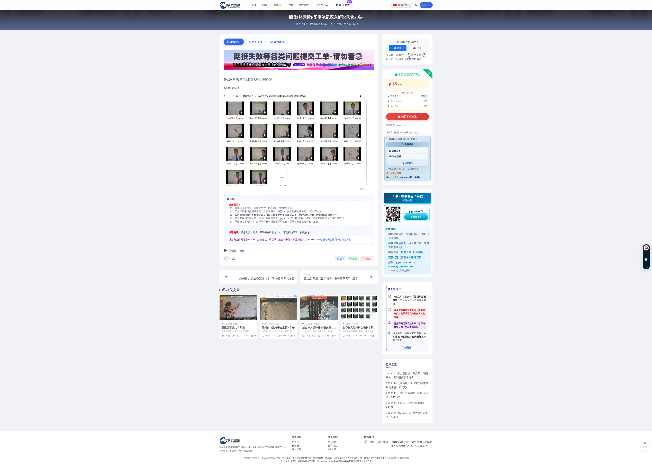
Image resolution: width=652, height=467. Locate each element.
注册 (419, 48)
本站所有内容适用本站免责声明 (334, 239)
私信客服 (396, 156)
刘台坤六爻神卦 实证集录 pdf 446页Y (318, 329)
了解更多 (407, 347)
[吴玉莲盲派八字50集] (238, 307)
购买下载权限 (409, 116)
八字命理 (228, 323)
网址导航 (296, 449)
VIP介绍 (332, 449)
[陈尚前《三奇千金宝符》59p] (278, 307)
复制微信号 (416, 216)
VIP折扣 (409, 92)
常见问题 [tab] (257, 41)
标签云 (295, 445)
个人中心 (296, 441)
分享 (342, 258)
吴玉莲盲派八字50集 (233, 327)
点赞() (368, 258)
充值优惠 (393, 257)
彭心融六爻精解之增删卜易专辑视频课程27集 (359, 329)
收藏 (354, 258)
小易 (232, 258)
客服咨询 (333, 441)
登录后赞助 (399, 243)
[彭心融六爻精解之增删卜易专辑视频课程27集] (359, 307)
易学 (315, 24)
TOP (646, 267)
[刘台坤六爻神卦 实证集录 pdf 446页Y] (319, 307)
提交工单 (396, 150)
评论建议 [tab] (279, 41)
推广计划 (333, 445)
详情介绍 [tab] (235, 41)
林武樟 (233, 250)
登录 (427, 5)
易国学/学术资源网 (306, 461)
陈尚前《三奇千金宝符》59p (278, 327)
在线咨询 (646, 257)
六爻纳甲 (308, 323)
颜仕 (242, 250)
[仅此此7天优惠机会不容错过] (299, 61)
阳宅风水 (323, 24)
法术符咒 (275, 323)
